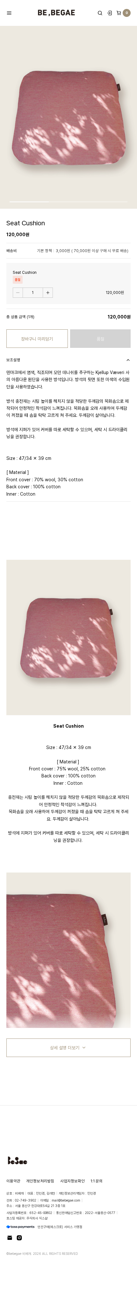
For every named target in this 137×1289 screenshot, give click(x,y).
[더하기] (48, 292)
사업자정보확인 (72, 1181)
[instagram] (19, 1237)
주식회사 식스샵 (36, 1218)
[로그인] (109, 13)
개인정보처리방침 (40, 1181)
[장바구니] (119, 13)
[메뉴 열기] (11, 13)
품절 (100, 339)
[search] (100, 13)
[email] (9, 1237)
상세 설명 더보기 (64, 1048)
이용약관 (13, 1181)
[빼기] (18, 292)
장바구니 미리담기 (37, 339)
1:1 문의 (96, 1181)
